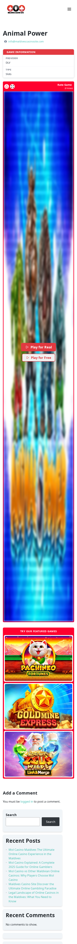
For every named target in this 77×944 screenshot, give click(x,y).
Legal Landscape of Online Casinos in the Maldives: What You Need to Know (34, 897)
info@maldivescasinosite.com (26, 41)
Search (11, 815)
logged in (26, 801)
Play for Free (41, 357)
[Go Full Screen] (12, 86)
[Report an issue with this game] (6, 86)
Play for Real (41, 347)
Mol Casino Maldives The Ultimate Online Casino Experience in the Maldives (31, 854)
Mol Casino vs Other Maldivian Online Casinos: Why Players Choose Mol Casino (34, 875)
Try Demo (38, 658)
